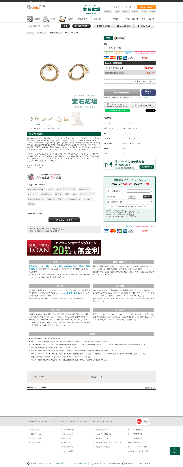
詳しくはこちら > (142, 97)
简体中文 (135, 12)
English (144, 12)
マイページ (120, 7)
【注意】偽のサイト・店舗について (103, 421)
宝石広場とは (36, 442)
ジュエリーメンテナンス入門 (138, 451)
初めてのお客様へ (69, 430)
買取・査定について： (101, 463)
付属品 (106, 154)
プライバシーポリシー (58, 421)
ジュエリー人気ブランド (104, 434)
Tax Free (119, 73)
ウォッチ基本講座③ (135, 438)
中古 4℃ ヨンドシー (130, 123)
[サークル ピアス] (34, 119)
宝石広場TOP (36, 430)
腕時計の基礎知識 (134, 442)
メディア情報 (36, 438)
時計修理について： (132, 463)
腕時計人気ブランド (103, 430)
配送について (68, 438)
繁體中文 (125, 12)
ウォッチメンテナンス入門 (137, 447)
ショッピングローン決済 (69, 293)
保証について (68, 447)
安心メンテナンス (102, 438)
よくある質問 (68, 451)
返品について (68, 442)
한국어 (117, 12)
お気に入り (132, 7)
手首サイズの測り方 (103, 447)
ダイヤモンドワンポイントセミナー (108, 442)
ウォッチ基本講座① (135, 430)
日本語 (152, 12)
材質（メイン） (109, 128)
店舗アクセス (36, 434)
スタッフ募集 (43, 421)
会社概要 (32, 421)
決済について (68, 434)
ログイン (49, 231)
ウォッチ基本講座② (135, 434)
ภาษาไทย (108, 12)
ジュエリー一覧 (96, 377)
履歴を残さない (150, 388)
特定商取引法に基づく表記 (78, 421)
